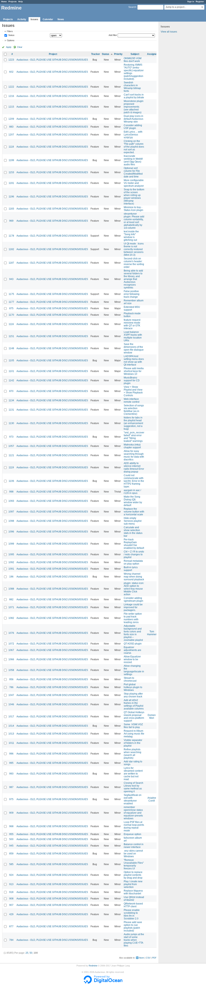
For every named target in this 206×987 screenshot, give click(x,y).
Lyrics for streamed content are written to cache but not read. (133, 774)
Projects (12, 1)
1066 (11, 659)
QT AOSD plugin (133, 643)
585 (11, 864)
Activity (21, 19)
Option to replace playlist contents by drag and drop (133, 875)
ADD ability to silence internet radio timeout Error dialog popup (134, 467)
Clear (19, 47)
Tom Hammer (152, 633)
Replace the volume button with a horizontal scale (134, 511)
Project (53, 54)
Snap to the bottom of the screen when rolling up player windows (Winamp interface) (134, 196)
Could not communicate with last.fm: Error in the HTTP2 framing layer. (134, 481)
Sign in (190, 1)
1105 (11, 360)
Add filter (113, 35)
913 (11, 884)
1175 (11, 294)
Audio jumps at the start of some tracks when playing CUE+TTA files (134, 940)
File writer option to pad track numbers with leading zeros (133, 618)
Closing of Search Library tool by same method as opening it (133, 787)
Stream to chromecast (130, 679)
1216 (11, 96)
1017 (11, 716)
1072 (11, 643)
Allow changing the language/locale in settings (134, 670)
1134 (11, 400)
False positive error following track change (131, 294)
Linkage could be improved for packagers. (133, 607)
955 (11, 834)
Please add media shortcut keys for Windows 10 (134, 371)
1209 (11, 118)
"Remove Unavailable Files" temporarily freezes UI (134, 864)
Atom (141, 958)
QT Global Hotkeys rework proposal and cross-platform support (134, 716)
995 (11, 763)
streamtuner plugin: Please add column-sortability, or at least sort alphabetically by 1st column (134, 220)
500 (11, 839)
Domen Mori (152, 716)
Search (132, 7)
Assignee (152, 54)
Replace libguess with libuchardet (133, 892)
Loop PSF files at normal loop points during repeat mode (134, 826)
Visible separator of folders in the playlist (133, 743)
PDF (154, 958)
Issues (34, 19)
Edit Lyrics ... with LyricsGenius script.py (133, 134)
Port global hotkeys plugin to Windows (133, 687)
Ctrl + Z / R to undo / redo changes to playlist (134, 554)
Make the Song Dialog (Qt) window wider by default (133, 501)
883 (11, 126)
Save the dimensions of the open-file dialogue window (134, 348)
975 (11, 799)
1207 (11, 134)
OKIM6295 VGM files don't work (132, 60)
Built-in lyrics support (131, 569)
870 (11, 391)
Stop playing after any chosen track (133, 695)
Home (4, 1)
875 (11, 308)
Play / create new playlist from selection (133, 884)
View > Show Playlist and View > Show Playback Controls (133, 391)
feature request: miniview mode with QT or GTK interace (132, 324)
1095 (11, 554)
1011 (11, 743)
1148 (11, 348)
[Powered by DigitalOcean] (103, 983)
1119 (11, 467)
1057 (11, 446)
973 (11, 436)
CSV (148, 958)
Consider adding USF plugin (133, 127)
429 (11, 914)
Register (200, 1)
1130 (11, 423)
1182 (11, 249)
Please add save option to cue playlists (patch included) (133, 926)
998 (11, 491)
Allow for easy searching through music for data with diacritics (134, 455)
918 (11, 892)
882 (11, 599)
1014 (11, 725)
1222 (11, 86)
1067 (11, 650)
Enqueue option (132, 834)
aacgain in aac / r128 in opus (132, 492)
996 (11, 753)
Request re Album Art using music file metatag (134, 733)
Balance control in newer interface (133, 846)
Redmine (93, 965)
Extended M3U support (132, 308)
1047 (11, 695)
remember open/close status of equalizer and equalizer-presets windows (133, 813)
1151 (11, 336)
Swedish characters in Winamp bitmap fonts (132, 86)
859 (11, 853)
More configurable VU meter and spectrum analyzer (134, 183)
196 (11, 576)
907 (11, 905)
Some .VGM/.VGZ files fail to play (133, 726)
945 (11, 845)
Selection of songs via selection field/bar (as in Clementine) (134, 409)
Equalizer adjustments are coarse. (132, 650)
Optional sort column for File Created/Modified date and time (133, 172)
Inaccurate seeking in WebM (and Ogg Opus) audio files (133, 160)
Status (11, 35)
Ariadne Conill (151, 799)
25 (27, 952)
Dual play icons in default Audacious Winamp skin (133, 119)
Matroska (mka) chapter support (132, 446)
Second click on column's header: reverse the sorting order (134, 262)
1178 (11, 235)
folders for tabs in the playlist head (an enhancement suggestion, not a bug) (133, 423)
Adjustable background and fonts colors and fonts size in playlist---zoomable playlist (133, 632)
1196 (11, 196)
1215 (11, 106)
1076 (11, 633)
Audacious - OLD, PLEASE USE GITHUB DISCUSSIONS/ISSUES (52, 59)
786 (11, 687)
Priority (118, 54)
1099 (11, 543)
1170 (11, 314)
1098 (11, 521)
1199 (11, 160)
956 (11, 679)
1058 (11, 670)
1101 (11, 371)
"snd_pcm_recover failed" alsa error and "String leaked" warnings (134, 436)
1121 (11, 455)
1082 (11, 618)
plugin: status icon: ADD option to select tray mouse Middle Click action (134, 589)
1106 (11, 481)
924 (11, 875)
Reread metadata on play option (133, 562)
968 (11, 826)
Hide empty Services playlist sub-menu (132, 521)
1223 (11, 59)
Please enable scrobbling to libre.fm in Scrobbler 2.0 (132, 914)
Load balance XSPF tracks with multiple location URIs (133, 336)
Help (20, 1)
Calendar (48, 19)
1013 (11, 733)
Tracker (95, 54)
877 (11, 926)
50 (31, 952)
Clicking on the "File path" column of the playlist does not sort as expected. (134, 147)
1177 (11, 302)
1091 (11, 568)
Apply (8, 47)
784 (11, 940)
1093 (11, 501)
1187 (11, 262)
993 (11, 773)
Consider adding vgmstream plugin (133, 599)
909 (11, 812)
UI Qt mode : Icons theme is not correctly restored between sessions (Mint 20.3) (134, 249)
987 (11, 787)
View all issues (169, 31)
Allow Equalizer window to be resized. (132, 659)
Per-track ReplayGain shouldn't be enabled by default (134, 543)
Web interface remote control (131, 400)
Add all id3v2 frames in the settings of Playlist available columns (134, 704)
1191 (11, 183)
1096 (11, 531)
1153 (11, 172)
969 (11, 220)
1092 (11, 562)
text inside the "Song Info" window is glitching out (131, 235)
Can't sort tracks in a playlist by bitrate (134, 96)
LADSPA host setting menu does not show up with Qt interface (134, 360)
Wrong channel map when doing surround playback (134, 576)
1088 (11, 588)
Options (10, 40)
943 (11, 279)
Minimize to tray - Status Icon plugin (133, 209)
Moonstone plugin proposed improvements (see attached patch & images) (133, 107)
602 (11, 71)
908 (11, 898)
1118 (11, 146)
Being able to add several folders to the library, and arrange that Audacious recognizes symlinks (133, 279)
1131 (11, 409)
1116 (11, 324)
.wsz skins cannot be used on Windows (133, 853)
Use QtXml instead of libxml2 (134, 898)
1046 (11, 704)
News (61, 19)
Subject (135, 54)
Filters (10, 31)
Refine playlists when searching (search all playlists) (132, 753)
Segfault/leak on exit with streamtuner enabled (132, 799)
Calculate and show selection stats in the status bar (133, 531)
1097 (11, 511)
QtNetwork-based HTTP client (133, 905)
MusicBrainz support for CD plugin (132, 380)
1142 (11, 380)
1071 (11, 607)
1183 (11, 208)
